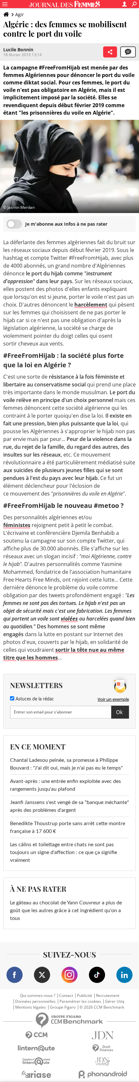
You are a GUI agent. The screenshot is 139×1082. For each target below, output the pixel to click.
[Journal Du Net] (103, 1035)
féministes (16, 525)
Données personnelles (35, 1001)
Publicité (84, 995)
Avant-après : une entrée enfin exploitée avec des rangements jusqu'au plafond (65, 785)
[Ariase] (36, 1074)
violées (69, 618)
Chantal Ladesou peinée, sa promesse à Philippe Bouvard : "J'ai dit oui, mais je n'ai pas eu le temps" (66, 764)
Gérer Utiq (114, 1001)
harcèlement (90, 304)
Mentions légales (30, 1007)
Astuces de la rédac (34, 699)
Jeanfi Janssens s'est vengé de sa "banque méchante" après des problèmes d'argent (69, 806)
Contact (66, 995)
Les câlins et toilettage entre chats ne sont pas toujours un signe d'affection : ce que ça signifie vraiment (63, 852)
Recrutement (107, 995)
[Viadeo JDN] (103, 1061)
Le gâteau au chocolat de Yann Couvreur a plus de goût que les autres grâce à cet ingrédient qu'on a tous (66, 910)
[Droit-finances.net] (103, 1048)
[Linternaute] (36, 1048)
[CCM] (36, 1035)
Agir (19, 14)
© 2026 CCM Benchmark (102, 1007)
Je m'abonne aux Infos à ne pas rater (66, 224)
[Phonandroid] (103, 1074)
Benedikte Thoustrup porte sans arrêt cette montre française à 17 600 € (67, 827)
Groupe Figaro (63, 1007)
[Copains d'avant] (36, 1061)
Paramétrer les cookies (80, 1001)
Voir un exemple (113, 699)
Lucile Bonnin (18, 49)
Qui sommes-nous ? (37, 995)
